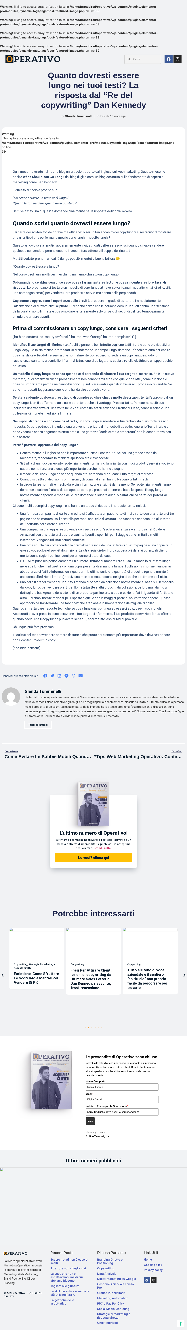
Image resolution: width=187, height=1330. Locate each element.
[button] (45, 676)
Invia (90, 1121)
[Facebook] (169, 59)
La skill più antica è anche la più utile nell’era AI (69, 1292)
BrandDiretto (102, 848)
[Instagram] (177, 59)
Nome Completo (96, 1081)
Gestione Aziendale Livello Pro (115, 1285)
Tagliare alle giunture (64, 1286)
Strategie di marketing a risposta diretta (113, 1315)
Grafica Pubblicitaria (111, 1293)
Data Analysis (106, 1273)
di (77, 116)
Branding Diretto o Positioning (110, 1261)
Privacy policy (153, 1270)
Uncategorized (107, 1323)
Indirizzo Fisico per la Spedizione (107, 1106)
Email (89, 1093)
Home (148, 1259)
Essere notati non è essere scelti (68, 1261)
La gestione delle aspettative (62, 1301)
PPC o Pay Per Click (110, 1303)
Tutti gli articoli (38, 724)
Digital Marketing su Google (116, 1279)
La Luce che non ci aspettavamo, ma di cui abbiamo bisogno (66, 1277)
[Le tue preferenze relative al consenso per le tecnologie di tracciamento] (180, 1323)
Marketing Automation (112, 1298)
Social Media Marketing (113, 1309)
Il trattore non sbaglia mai (68, 1268)
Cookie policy (153, 1265)
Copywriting (105, 1268)
